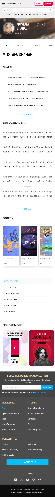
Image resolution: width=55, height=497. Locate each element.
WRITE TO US (30, 462)
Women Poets (10, 299)
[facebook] (15, 479)
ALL (7, 45)
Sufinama (32, 444)
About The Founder (36, 413)
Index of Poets (11, 281)
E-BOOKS (44, 15)
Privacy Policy (40, 392)
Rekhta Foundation (36, 408)
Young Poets (10, 305)
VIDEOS (35, 15)
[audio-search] (50, 10)
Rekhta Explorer (35, 429)
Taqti (4, 419)
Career (31, 424)
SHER (16, 15)
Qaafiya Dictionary (10, 413)
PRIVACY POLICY (16, 489)
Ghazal (21, 45)
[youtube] (27, 479)
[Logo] (11, 3)
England (18, 33)
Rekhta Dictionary (10, 449)
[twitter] (21, 479)
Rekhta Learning (35, 449)
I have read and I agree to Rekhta (25, 392)
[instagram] (33, 479)
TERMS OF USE (29, 489)
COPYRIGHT (40, 489)
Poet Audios (9, 311)
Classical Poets (11, 293)
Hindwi (5, 444)
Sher (37, 45)
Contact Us (32, 419)
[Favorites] (38, 24)
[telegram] (39, 479)
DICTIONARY (25, 15)
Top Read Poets (11, 287)
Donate (38, 4)
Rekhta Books (8, 455)
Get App (48, 4)
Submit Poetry (8, 429)
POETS (10, 15)
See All (27, 114)
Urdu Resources (9, 424)
